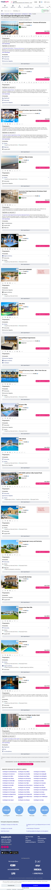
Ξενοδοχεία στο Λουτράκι (40, 783)
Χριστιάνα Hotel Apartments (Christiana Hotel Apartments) (33, 192)
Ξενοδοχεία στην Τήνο (39, 785)
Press (27, 838)
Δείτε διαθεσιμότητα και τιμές (42, 33)
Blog (39, 836)
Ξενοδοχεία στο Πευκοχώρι (9, 792)
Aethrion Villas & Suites (26, 157)
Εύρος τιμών (7, 10)
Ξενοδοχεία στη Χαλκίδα (39, 787)
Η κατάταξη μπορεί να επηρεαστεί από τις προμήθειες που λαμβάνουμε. (15, 19)
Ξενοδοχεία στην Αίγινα (8, 783)
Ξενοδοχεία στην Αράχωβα (40, 774)
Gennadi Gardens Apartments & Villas (30, 110)
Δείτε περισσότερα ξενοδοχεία (25, 764)
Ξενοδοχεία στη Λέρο (39, 800)
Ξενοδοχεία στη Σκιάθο (8, 785)
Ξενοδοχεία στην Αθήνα (23, 771)
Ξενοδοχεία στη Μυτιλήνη (9, 789)
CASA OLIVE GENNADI (25, 269)
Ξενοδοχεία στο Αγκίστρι (24, 787)
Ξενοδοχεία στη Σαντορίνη (24, 778)
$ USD (35, 2)
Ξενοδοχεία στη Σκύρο (39, 792)
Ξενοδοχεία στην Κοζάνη (24, 792)
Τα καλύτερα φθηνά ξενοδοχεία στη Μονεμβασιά (37, 831)
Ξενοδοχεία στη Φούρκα (24, 800)
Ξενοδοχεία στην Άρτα (8, 796)
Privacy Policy (14, 889)
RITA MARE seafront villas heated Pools (30, 473)
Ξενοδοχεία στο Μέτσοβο (9, 780)
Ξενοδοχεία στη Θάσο (39, 780)
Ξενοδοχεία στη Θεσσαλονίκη (10, 771)
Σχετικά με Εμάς (29, 836)
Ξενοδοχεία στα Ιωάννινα (9, 774)
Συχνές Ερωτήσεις (42, 838)
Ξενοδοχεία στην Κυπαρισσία (25, 794)
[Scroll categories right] (49, 6)
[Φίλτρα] (2, 11)
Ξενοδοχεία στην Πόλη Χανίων (25, 785)
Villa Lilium (22, 507)
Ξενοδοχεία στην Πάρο (23, 783)
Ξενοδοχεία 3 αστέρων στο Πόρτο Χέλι (9, 824)
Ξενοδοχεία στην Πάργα (23, 776)
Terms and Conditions (20, 889)
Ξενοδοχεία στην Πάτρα (8, 778)
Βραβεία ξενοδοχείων (31, 842)
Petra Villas (22, 677)
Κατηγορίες (28, 840)
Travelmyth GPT (41, 842)
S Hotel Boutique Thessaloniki (33, 828)
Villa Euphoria (23, 641)
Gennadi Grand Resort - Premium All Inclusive (32, 22)
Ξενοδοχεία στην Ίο (7, 787)
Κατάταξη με (15, 10)
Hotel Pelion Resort (5, 831)
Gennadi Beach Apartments (27, 338)
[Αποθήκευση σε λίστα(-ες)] (17, 22)
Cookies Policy (9, 889)
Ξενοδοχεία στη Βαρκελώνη (9, 794)
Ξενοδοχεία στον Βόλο (8, 776)
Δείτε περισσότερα (25, 63)
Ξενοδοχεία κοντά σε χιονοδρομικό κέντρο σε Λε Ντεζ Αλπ (38, 825)
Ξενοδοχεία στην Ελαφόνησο (40, 789)
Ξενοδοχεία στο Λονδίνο (39, 794)
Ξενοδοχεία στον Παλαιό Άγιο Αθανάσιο (25, 797)
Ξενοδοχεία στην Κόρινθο (6, 828)
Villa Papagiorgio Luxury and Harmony (30, 541)
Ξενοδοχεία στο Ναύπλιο (40, 771)
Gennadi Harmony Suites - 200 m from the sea (32, 370)
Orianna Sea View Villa (25, 607)
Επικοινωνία (41, 840)
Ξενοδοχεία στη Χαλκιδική (40, 778)
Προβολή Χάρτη (46, 10)
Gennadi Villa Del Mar (25, 577)
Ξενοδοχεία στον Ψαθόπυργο (40, 796)
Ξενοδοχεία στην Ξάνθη (23, 789)
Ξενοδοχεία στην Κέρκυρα (24, 780)
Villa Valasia (22, 439)
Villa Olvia (22, 303)
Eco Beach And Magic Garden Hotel (29, 715)
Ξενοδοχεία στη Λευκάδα (24, 774)
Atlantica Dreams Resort (26, 69)
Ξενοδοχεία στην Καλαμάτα (40, 776)
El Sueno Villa (23, 404)
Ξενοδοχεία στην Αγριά (8, 800)
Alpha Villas (22, 235)
